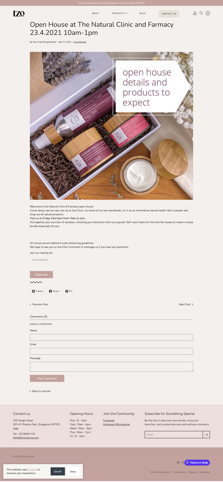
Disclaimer (204, 472)
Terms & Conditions (160, 472)
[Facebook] (182, 462)
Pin (71, 291)
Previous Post (40, 304)
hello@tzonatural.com (26, 437)
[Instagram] (178, 462)
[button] (201, 13)
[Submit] (206, 434)
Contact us (169, 14)
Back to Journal (41, 391)
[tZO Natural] (18, 13)
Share (56, 291)
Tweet (39, 291)
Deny (73, 471)
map (15, 428)
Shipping (192, 472)
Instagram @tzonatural (116, 424)
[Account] (195, 13)
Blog (143, 13)
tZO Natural (28, 456)
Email (33, 344)
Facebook (109, 420)
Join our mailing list (41, 252)
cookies (32, 469)
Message (35, 358)
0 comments (80, 42)
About (96, 13)
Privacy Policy (179, 472)
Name (33, 330)
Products (118, 13)
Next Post (185, 304)
